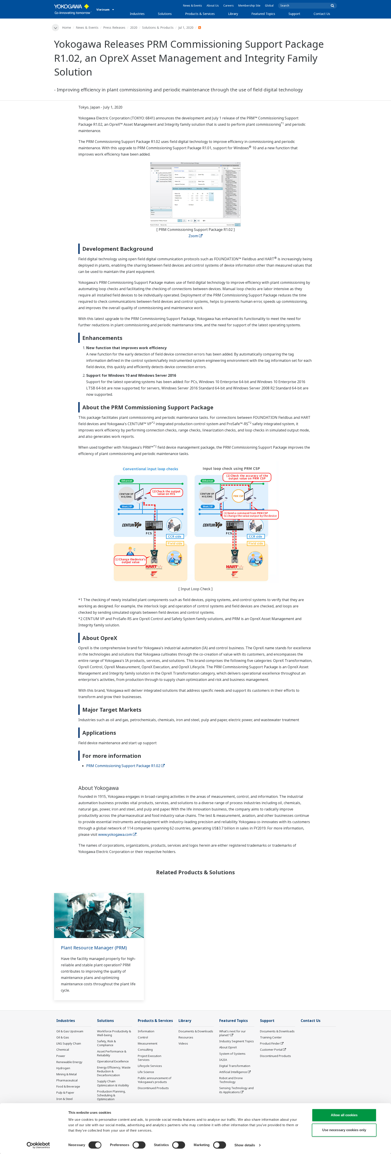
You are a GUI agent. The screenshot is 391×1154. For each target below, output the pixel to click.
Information (146, 1031)
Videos (183, 1043)
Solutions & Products (158, 27)
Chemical (62, 1049)
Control (143, 1037)
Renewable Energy (69, 1062)
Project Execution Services (149, 1058)
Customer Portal (271, 1049)
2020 (133, 27)
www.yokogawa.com (115, 834)
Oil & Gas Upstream (69, 1031)
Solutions (165, 14)
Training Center (271, 1037)
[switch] (139, 1145)
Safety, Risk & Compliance (106, 1043)
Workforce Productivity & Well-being (114, 1033)
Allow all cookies (344, 1115)
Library (233, 14)
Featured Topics (263, 14)
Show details (244, 1145)
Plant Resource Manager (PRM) (94, 948)
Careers (228, 5)
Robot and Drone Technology (231, 1080)
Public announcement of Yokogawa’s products (154, 1080)
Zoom (193, 235)
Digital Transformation (234, 1066)
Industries (137, 14)
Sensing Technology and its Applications (236, 1090)
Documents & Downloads (196, 1031)
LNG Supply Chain (68, 1043)
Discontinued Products (153, 1088)
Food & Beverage (68, 1086)
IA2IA (223, 1060)
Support (294, 14)
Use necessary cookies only (344, 1130)
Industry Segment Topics (236, 1041)
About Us (213, 5)
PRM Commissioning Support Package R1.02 (123, 765)
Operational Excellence (113, 1061)
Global (269, 5)
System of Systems (232, 1054)
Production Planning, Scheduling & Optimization (111, 1095)
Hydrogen (63, 1068)
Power (60, 1056)
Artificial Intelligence (233, 1072)
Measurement (147, 1043)
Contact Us (322, 14)
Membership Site (249, 5)
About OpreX (228, 1047)
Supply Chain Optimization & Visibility (113, 1083)
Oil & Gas (62, 1037)
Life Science (146, 1072)
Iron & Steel (64, 1099)
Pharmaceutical (67, 1080)
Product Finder (270, 1043)
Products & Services (200, 14)
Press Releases (114, 27)
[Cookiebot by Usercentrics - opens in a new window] (38, 1145)
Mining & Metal (66, 1074)
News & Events (192, 5)
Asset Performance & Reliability (111, 1053)
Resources (186, 1037)
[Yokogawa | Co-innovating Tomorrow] (73, 9)
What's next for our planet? (232, 1033)
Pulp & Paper (65, 1092)
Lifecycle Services (150, 1066)
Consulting (145, 1049)
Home (66, 27)
